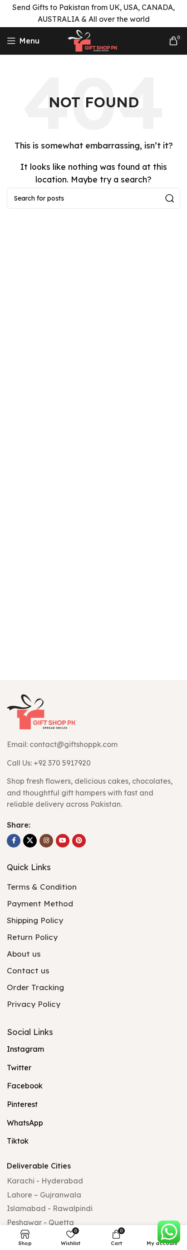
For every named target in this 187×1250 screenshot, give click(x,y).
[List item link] (93, 763)
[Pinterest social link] (79, 841)
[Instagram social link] (46, 841)
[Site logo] (93, 39)
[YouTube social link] (62, 841)
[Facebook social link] (13, 841)
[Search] (169, 198)
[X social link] (30, 841)
